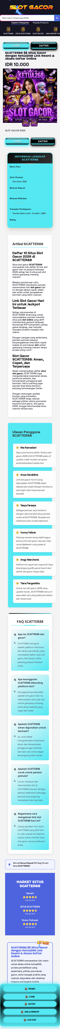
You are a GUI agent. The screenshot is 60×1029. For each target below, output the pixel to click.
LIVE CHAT (31, 1021)
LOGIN (16, 45)
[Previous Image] (5, 96)
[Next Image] (54, 96)
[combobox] (27, 18)
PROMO (31, 989)
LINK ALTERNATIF (31, 1013)
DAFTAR (44, 45)
